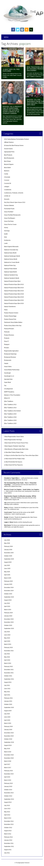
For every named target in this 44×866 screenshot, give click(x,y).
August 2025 (8, 562)
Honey (6, 227)
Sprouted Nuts (8, 379)
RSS (27, 29)
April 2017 (7, 764)
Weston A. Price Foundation (12, 395)
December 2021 (9, 669)
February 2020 (8, 726)
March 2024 (7, 609)
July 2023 (7, 631)
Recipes (6, 347)
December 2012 (9, 821)
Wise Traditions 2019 (10, 420)
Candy (6, 174)
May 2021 (7, 691)
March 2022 (7, 663)
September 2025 (9, 559)
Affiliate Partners (9, 142)
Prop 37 (6, 341)
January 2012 (8, 840)
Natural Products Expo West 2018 (14, 294)
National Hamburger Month (12, 256)
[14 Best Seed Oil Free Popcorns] (12, 66)
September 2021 (9, 679)
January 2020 (8, 729)
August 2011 (7, 849)
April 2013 (7, 815)
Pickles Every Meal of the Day (12, 325)
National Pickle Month (10, 268)
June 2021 (7, 688)
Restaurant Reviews (10, 357)
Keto (5, 237)
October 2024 (8, 594)
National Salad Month (10, 272)
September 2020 (9, 707)
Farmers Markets (9, 205)
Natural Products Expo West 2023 (14, 303)
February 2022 (8, 666)
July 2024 (7, 603)
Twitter (18, 29)
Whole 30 (7, 398)
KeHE (6, 234)
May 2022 (7, 657)
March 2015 (7, 780)
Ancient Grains (8, 148)
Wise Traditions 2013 (10, 407)
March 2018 (7, 761)
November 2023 (9, 622)
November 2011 (8, 843)
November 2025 (9, 552)
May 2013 (7, 812)
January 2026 (8, 549)
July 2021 (7, 685)
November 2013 (9, 793)
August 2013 (8, 802)
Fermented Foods (9, 208)
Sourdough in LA (9, 376)
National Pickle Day (10, 265)
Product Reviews (9, 335)
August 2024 (8, 600)
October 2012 (8, 827)
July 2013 (7, 805)
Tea (5, 385)
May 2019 (7, 748)
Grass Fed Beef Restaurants (12, 215)
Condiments (7, 189)
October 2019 (8, 739)
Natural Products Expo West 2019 (14, 297)
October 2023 (8, 625)
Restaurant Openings (10, 354)
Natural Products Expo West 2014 (14, 287)
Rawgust (6, 344)
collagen (6, 186)
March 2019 (7, 752)
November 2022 (9, 650)
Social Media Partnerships (11, 370)
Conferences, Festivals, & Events (13, 193)
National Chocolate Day (11, 250)
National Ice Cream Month (11, 262)
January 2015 (8, 786)
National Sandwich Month (11, 278)
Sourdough (7, 373)
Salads (6, 363)
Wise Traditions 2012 (10, 404)
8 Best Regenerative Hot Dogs (13, 439)
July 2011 (7, 853)
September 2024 (9, 597)
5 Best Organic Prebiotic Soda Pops (14, 446)
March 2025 (7, 578)
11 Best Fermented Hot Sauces (13, 462)
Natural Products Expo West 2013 (14, 284)
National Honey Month (10, 259)
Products (6, 338)
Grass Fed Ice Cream (10, 224)
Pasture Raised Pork (10, 319)
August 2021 (8, 682)
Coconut (6, 180)
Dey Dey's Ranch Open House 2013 (14, 202)
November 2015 (9, 774)
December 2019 (9, 733)
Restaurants (7, 360)
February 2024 (8, 612)
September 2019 (9, 742)
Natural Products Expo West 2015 (14, 291)
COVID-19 (7, 196)
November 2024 (9, 590)
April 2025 (7, 575)
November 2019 (9, 736)
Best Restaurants (9, 158)
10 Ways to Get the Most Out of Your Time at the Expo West (21, 455)
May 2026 (7, 543)
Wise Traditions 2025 (10, 423)
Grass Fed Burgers (9, 218)
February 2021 (8, 698)
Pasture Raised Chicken (11, 313)
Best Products (8, 155)
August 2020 (8, 710)
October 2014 (8, 789)
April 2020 (7, 720)
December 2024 (9, 587)
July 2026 (7, 540)
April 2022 (7, 660)
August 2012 (8, 830)
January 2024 (8, 616)
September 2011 (9, 846)
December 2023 (9, 619)
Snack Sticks (8, 366)
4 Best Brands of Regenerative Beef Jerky (16, 449)
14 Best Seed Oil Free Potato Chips (14, 458)
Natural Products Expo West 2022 (14, 300)
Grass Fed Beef (8, 212)
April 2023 (7, 641)
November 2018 (9, 758)
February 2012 (8, 837)
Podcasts (7, 332)
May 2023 (7, 638)
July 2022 (7, 654)
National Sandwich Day (11, 275)
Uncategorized (8, 389)
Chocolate (7, 177)
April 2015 (7, 777)
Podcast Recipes (9, 328)
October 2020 (8, 704)
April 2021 (7, 695)
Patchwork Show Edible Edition (13, 322)
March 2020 (7, 723)
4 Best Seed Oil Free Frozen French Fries (16, 443)
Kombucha (7, 240)
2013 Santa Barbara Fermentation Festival (16, 139)
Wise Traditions (8, 401)
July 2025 (7, 565)
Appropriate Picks (9, 152)
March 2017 (7, 767)
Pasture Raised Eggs (10, 316)
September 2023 (9, 628)
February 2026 (8, 546)
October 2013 (8, 796)
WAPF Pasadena (9, 392)
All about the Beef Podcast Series (13, 145)
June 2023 (7, 635)
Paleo (6, 310)
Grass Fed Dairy (9, 221)
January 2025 (8, 584)
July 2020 (7, 714)
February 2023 (8, 647)
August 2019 (8, 745)
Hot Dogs (7, 231)
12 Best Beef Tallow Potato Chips (13, 452)
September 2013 (9, 799)
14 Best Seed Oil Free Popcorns (11, 70)
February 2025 (8, 581)
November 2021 (9, 673)
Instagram (22, 29)
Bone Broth (7, 167)
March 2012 (7, 834)
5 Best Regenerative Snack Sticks (14, 436)
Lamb (5, 243)
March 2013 (7, 818)
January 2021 (8, 701)
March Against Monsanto (11, 246)
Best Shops (7, 161)
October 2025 (8, 556)
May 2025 (7, 571)
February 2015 (8, 783)
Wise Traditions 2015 (10, 414)
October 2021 (8, 676)
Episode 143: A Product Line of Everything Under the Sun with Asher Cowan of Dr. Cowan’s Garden (12, 109)
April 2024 (7, 606)
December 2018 (9, 755)
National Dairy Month (10, 253)
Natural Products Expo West (12, 281)
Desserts (6, 199)
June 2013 (7, 808)
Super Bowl (7, 382)
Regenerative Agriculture (11, 351)
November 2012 (9, 824)
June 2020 (7, 717)
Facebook (13, 29)
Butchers (6, 171)
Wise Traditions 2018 (10, 417)
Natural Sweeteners (10, 306)
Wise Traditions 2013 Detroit (12, 411)
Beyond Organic (9, 164)
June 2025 (7, 568)
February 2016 (8, 770)
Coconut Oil (7, 183)
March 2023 (7, 644)
